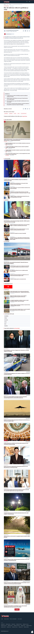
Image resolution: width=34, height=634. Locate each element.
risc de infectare (23, 113)
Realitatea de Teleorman (17, 625)
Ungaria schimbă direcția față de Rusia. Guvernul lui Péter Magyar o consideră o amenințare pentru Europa (20, 225)
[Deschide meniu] (29, 2)
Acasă (5, 4)
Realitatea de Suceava (4, 625)
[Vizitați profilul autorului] (5, 31)
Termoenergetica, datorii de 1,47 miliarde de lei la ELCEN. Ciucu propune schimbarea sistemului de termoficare (19, 266)
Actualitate (10, 4)
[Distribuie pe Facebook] (25, 31)
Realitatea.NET (3, 624)
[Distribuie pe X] (29, 31)
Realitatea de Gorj (23, 625)
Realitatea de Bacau (10, 625)
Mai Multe (17, 609)
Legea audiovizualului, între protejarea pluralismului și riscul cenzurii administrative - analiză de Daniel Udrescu (17, 140)
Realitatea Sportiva (8, 624)
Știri (7, 4)
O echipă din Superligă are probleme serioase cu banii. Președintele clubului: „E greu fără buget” (19, 301)
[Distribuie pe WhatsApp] (27, 31)
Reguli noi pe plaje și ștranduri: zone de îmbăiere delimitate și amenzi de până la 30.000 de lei (18, 296)
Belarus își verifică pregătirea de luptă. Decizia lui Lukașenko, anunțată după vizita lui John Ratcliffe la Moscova (15, 397)
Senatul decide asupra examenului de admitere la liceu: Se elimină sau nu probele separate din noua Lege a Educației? (16, 490)
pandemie (6, 113)
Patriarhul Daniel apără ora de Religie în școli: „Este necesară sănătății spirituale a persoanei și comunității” (15, 606)
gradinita (10, 113)
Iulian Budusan (28, 441)
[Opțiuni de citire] (32, 632)
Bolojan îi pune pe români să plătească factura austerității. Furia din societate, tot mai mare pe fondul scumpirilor (17, 583)
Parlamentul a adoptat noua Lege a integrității (18, 233)
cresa (18, 113)
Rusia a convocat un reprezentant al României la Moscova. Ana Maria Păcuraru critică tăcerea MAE (16, 467)
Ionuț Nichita (28, 348)
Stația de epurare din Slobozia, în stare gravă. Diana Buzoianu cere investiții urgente (17, 99)
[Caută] (27, 2)
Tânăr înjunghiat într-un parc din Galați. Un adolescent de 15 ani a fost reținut (18, 101)
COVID (15, 113)
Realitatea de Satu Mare (13, 30)
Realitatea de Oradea (29, 625)
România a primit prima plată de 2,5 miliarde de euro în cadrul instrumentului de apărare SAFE (19, 275)
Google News (24, 116)
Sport (6, 148)
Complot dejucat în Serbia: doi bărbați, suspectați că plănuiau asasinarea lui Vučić (17, 96)
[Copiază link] (23, 31)
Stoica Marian (28, 418)
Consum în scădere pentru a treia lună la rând (18, 279)
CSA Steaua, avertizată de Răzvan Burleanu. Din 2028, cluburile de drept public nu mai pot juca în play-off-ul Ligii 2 (18, 104)
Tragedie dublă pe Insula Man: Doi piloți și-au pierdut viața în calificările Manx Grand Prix (20, 305)
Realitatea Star (13, 624)
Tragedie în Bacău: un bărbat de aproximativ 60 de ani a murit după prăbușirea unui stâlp (19, 197)
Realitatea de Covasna (25, 624)
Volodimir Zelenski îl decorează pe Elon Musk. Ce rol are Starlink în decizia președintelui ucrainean (19, 229)
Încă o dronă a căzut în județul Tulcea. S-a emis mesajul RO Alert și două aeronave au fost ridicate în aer (20, 310)
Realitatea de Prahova (19, 624)
